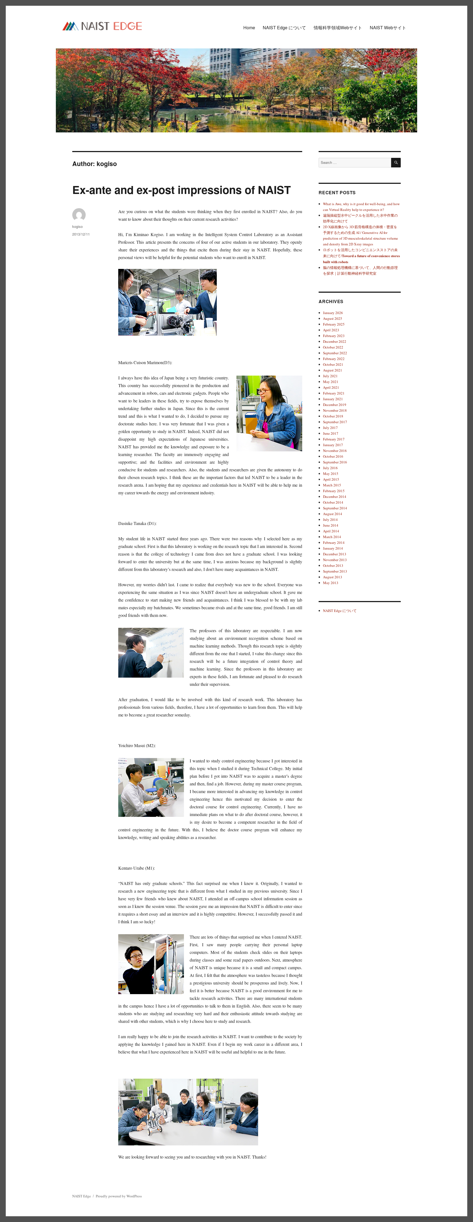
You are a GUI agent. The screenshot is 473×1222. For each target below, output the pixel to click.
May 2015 (330, 473)
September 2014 (335, 508)
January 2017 (333, 444)
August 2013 (332, 576)
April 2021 (331, 387)
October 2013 (333, 565)
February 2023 (334, 335)
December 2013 (334, 554)
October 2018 (333, 416)
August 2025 (332, 318)
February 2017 (334, 439)
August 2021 (332, 370)
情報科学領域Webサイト (338, 27)
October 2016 (333, 456)
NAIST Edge (81, 1196)
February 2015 (334, 490)
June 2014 (330, 525)
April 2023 (331, 329)
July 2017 (330, 427)
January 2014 (333, 548)
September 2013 (335, 571)
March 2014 (332, 536)
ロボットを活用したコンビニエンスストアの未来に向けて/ (361, 255)
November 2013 (335, 559)
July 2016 (330, 467)
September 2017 (335, 421)
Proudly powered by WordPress (119, 1196)
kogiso (77, 226)
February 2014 (334, 542)
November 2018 (335, 410)
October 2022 (333, 347)
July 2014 (330, 519)
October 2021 (333, 364)
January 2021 (333, 398)
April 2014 (331, 531)
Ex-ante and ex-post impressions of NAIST (181, 189)
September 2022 (335, 352)
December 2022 (334, 341)
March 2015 (332, 485)
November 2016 (335, 450)
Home (249, 27)
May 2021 (330, 381)
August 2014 (332, 513)
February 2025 (334, 324)
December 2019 (334, 404)
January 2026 (333, 312)
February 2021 (334, 393)
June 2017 (330, 433)
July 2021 (330, 375)
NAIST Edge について (284, 27)
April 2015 (331, 479)
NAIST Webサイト (388, 27)
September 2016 (335, 462)
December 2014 (334, 496)
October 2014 (333, 502)
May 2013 (330, 582)
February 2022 (334, 358)
